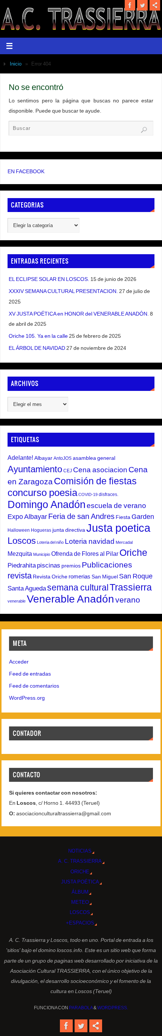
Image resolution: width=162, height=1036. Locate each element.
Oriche (133, 552)
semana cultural (78, 587)
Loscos (22, 541)
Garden (142, 516)
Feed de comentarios (34, 686)
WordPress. (112, 1007)
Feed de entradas (30, 674)
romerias (79, 576)
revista (20, 575)
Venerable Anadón (70, 599)
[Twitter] (142, 5)
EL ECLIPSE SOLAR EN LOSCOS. (49, 279)
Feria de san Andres (81, 516)
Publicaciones (107, 564)
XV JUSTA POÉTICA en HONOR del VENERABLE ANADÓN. (79, 314)
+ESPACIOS (80, 923)
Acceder (19, 662)
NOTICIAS (80, 851)
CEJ (67, 470)
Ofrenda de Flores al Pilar (84, 553)
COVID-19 (88, 494)
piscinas (48, 565)
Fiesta (123, 517)
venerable (17, 601)
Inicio (15, 64)
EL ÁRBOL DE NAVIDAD (37, 348)
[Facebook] (130, 5)
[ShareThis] (155, 5)
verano (127, 599)
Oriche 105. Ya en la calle (38, 336)
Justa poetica (118, 528)
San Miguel (105, 577)
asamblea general (94, 458)
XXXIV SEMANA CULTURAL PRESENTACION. (63, 291)
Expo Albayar (27, 516)
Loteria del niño (50, 542)
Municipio (41, 554)
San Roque (136, 576)
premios (71, 566)
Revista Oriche (50, 577)
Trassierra (131, 587)
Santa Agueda (27, 588)
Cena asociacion (100, 469)
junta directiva (68, 530)
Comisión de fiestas (95, 481)
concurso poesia (42, 492)
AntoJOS (62, 458)
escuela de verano (116, 506)
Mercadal (124, 542)
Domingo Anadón (47, 504)
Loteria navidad (90, 541)
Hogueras (41, 530)
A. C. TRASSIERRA (80, 861)
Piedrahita (22, 565)
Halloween (19, 530)
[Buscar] (144, 130)
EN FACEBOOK (26, 171)
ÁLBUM (80, 892)
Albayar (43, 458)
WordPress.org (27, 698)
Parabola (81, 1007)
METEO (80, 902)
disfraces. (108, 494)
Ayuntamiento (35, 469)
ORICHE (79, 871)
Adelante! (20, 457)
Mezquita (20, 553)
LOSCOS (80, 912)
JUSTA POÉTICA (80, 882)
